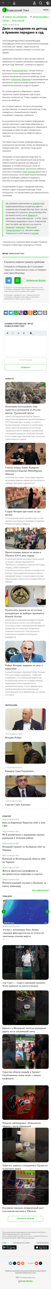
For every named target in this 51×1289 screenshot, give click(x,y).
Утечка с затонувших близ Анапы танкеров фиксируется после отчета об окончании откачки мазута (23, 933)
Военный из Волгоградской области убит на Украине (24, 860)
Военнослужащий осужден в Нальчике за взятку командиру (24, 884)
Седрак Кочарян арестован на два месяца (23, 513)
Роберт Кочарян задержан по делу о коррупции (24, 667)
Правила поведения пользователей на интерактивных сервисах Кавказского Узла (25, 1272)
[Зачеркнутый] (24, 333)
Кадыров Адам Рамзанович (19, 771)
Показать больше (25, 1218)
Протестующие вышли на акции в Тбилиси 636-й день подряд (23, 554)
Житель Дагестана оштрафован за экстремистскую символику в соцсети (22, 872)
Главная (5, 21)
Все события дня (40, 890)
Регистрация (25, 360)
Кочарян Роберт (13, 737)
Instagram (20, 227)
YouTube (35, 233)
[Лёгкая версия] (14, 3)
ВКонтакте (31, 227)
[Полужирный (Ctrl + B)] (7, 333)
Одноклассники (13, 230)
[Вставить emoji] (30, 333)
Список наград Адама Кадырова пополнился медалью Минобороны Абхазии (23, 470)
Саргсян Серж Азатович (17, 804)
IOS (42, 203)
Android (36, 203)
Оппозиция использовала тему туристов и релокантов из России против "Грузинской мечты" (23, 409)
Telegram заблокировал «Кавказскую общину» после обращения (21, 1124)
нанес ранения (28, 172)
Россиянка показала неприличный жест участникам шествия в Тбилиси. (23, 1209)
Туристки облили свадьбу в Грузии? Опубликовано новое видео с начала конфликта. (21, 1075)
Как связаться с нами (21, 1243)
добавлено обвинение (21, 79)
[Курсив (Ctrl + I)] (13, 333)
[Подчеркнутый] (18, 333)
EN (9, 3)
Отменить (25, 367)
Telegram (31, 215)
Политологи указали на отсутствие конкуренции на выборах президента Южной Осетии (24, 613)
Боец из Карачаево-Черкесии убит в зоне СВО (23, 824)
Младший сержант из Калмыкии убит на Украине (23, 848)
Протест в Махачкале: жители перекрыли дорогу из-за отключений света (24, 1029)
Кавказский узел (19, 71)
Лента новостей (18, 21)
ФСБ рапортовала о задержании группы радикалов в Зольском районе (23, 836)
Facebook (10, 227)
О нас (4, 1243)
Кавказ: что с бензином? (16, 17)
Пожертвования (42, 1243)
